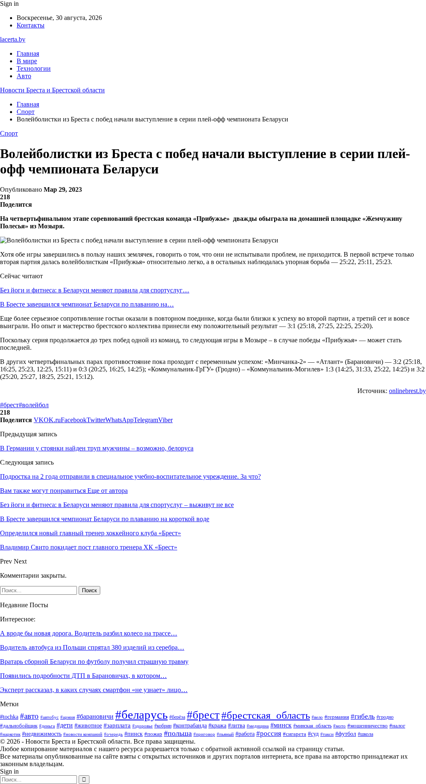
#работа (245, 734)
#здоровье (142, 725)
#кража (217, 725)
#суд (313, 734)
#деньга (47, 725)
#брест (9, 404)
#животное (88, 725)
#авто (29, 716)
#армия (67, 717)
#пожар (153, 734)
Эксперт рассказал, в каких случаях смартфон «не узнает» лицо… (94, 689)
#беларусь (141, 714)
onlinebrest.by (407, 390)
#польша (178, 733)
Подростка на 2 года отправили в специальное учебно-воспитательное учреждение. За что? (130, 476)
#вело (317, 717)
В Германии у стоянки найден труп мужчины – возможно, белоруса (96, 448)
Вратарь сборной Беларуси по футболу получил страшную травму (94, 661)
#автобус (49, 717)
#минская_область (312, 726)
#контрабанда (190, 725)
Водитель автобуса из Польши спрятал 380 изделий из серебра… (92, 647)
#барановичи (95, 716)
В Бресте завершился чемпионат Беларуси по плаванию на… (87, 304)
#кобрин (162, 726)
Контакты (31, 25)
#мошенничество (367, 725)
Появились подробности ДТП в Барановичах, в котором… (83, 675)
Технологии (34, 68)
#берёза (177, 717)
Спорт (9, 133)
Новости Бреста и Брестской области (52, 90)
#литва (236, 725)
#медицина (258, 725)
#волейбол (34, 404)
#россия (268, 733)
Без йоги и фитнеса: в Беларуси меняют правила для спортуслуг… (94, 290)
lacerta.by (12, 39)
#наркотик (10, 734)
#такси (327, 734)
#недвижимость (42, 734)
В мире (27, 60)
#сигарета (294, 734)
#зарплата (117, 725)
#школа (365, 734)
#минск (281, 725)
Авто (24, 75)
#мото (339, 725)
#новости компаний (82, 734)
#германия (336, 717)
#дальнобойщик (18, 725)
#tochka (9, 717)
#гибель (363, 716)
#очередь (113, 734)
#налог (397, 725)
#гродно (385, 717)
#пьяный (225, 734)
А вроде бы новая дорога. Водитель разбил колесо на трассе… (88, 633)
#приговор (204, 734)
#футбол (345, 733)
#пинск (133, 734)
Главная (28, 53)
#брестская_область (265, 715)
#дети (65, 725)
